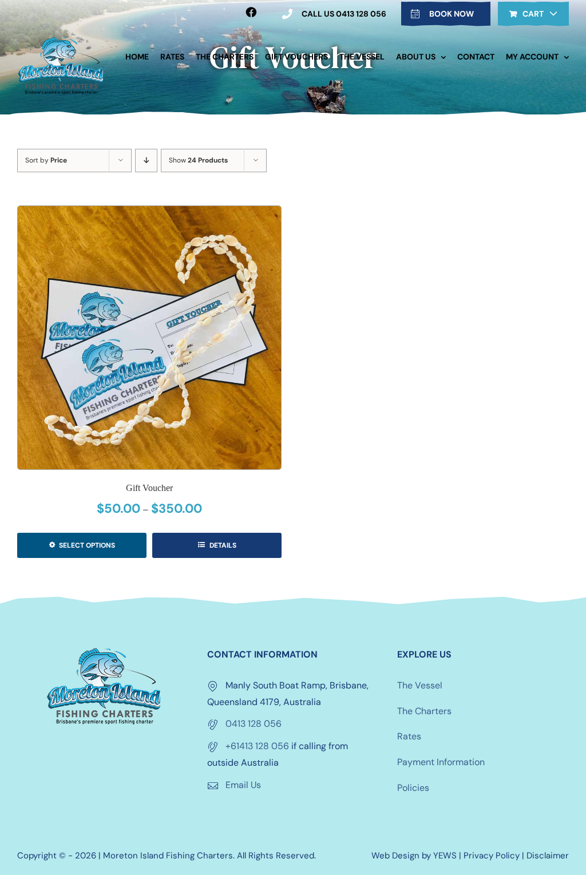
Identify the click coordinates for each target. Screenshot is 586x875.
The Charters (424, 711)
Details (222, 545)
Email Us (243, 785)
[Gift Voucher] (149, 337)
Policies (413, 788)
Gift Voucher (149, 488)
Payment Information (441, 762)
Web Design (395, 855)
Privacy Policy (492, 855)
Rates (409, 736)
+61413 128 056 (257, 746)
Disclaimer (547, 855)
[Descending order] (146, 160)
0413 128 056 (253, 724)
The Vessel (419, 685)
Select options (87, 545)
